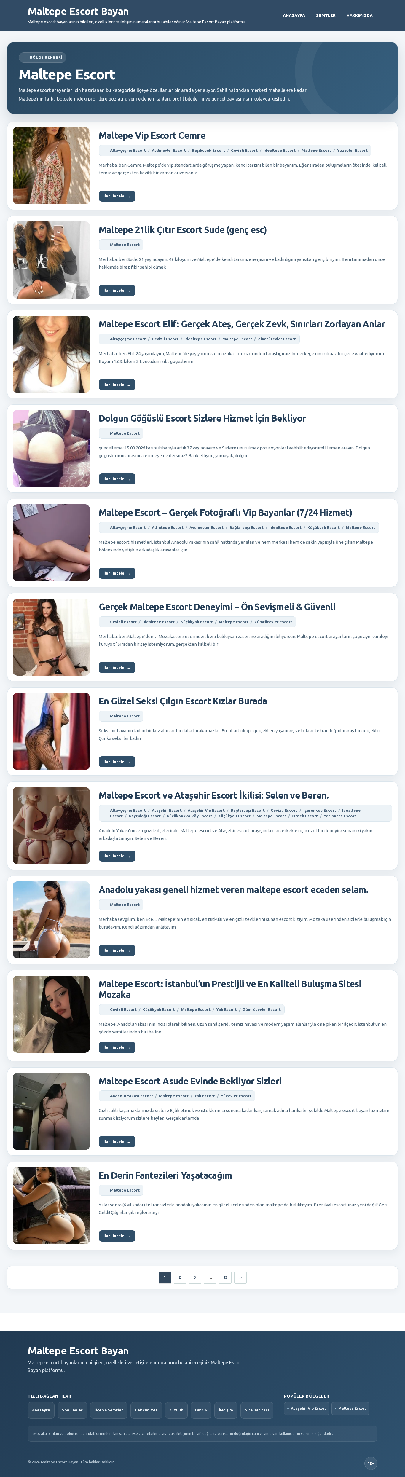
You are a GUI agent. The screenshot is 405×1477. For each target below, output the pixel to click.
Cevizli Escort (244, 150)
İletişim (226, 1410)
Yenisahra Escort (340, 816)
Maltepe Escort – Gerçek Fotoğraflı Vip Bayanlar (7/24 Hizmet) (225, 512)
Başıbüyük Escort (208, 150)
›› (240, 1277)
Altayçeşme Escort (128, 150)
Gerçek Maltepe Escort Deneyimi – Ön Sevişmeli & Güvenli (217, 607)
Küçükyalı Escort (323, 527)
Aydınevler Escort (169, 150)
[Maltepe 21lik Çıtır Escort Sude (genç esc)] (51, 260)
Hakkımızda (360, 15)
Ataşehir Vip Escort (206, 810)
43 (225, 1277)
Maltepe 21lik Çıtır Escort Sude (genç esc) (183, 229)
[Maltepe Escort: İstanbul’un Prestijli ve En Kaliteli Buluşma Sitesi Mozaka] (51, 1014)
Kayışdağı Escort (145, 816)
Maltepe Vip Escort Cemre (152, 135)
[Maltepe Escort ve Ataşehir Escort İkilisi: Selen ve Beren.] (51, 825)
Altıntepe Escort (168, 527)
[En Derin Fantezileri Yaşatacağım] (51, 1205)
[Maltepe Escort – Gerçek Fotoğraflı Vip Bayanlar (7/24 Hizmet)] (51, 542)
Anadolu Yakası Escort (131, 1096)
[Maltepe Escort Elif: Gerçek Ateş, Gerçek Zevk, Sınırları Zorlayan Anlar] (51, 354)
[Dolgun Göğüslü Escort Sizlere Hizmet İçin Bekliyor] (51, 448)
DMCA (201, 1410)
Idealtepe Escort (280, 150)
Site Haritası (257, 1410)
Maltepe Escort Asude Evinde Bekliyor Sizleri (190, 1081)
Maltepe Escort (316, 150)
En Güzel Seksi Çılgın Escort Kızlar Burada (183, 701)
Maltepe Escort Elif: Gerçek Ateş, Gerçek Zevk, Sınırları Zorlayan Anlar (242, 324)
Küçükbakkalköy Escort (189, 816)
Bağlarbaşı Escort (246, 527)
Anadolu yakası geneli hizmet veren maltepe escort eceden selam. (234, 889)
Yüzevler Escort (352, 150)
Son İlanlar (72, 1410)
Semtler (326, 15)
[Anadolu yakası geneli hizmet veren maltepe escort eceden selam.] (51, 919)
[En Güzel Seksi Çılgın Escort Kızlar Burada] (51, 731)
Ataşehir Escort (167, 810)
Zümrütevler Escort (277, 339)
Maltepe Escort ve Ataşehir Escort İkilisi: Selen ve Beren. (214, 795)
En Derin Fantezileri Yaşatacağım (165, 1175)
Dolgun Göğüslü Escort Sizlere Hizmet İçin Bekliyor (202, 418)
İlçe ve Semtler (109, 1410)
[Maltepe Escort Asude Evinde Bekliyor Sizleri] (51, 1111)
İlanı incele (117, 196)
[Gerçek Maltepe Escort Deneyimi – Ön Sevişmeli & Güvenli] (51, 637)
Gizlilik (176, 1410)
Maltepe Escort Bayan (78, 11)
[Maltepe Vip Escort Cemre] (51, 165)
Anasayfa (294, 15)
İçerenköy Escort (319, 810)
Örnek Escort (305, 816)
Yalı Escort (226, 1009)
